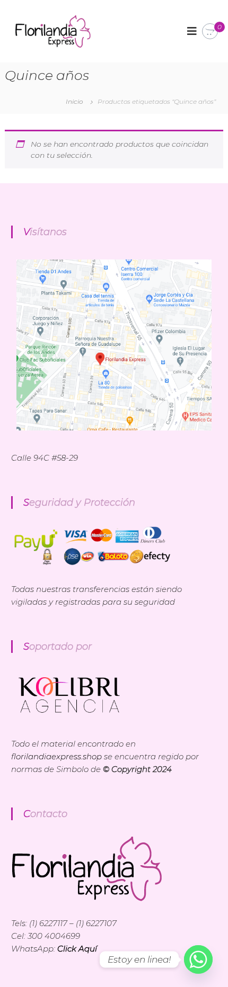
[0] (210, 32)
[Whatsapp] (198, 959)
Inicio (74, 101)
